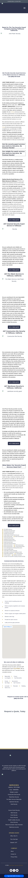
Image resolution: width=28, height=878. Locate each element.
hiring (3, 127)
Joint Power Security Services (16, 865)
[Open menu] (24, 8)
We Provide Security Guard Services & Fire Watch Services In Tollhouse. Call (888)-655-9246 (14, 74)
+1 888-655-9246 (10, 1)
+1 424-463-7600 (17, 1)
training (12, 111)
